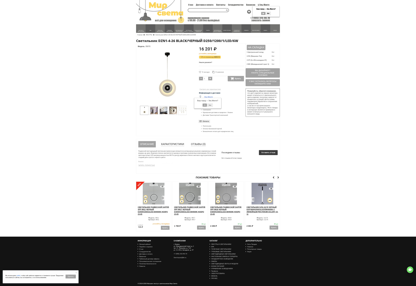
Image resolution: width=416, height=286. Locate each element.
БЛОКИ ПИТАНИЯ (217, 266)
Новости (142, 266)
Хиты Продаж (252, 244)
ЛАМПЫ (214, 261)
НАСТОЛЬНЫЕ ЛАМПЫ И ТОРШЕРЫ (224, 256)
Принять (71, 276)
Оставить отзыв (268, 153)
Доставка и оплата (204, 4)
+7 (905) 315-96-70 (260, 18)
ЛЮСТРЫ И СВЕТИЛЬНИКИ (221, 244)
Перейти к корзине (146, 247)
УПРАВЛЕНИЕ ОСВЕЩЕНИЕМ (222, 268)
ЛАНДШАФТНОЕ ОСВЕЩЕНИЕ (222, 259)
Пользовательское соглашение (150, 261)
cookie (18, 275)
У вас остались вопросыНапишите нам (262, 82)
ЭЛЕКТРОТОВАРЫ (218, 273)
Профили (214, 271)
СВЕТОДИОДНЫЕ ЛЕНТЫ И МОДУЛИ (224, 264)
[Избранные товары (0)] (249, 12)
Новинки (250, 247)
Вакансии (250, 4)
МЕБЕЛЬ (214, 276)
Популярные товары (254, 249)
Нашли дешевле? (205, 62)
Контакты (220, 4)
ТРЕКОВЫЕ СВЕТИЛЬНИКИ (221, 251)
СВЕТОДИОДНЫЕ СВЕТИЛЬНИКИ (223, 254)
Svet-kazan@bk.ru (180, 257)
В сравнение (220, 72)
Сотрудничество (235, 4)
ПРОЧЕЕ (214, 278)
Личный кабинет (145, 244)
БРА (212, 247)
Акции (249, 251)
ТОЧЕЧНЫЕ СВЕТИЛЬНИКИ (221, 249)
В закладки (206, 72)
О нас (190, 4)
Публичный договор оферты (149, 259)
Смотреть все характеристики (210, 89)
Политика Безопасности (147, 264)
